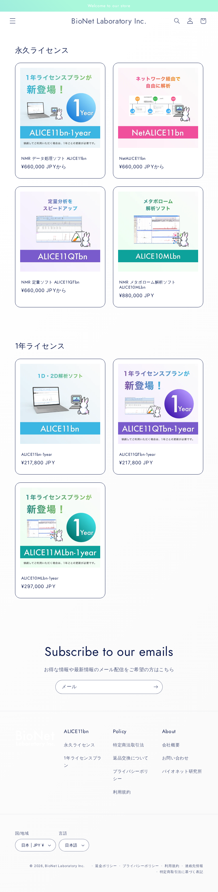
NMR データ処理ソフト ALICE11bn (54, 158)
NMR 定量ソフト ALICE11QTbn (50, 282)
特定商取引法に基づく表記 (181, 872)
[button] (12, 21)
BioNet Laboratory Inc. (64, 866)
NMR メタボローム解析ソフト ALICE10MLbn (147, 285)
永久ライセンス (79, 745)
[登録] (155, 687)
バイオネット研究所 (182, 771)
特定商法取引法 (128, 745)
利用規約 (122, 792)
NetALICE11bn (132, 158)
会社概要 (171, 745)
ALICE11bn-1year (36, 454)
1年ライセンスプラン (83, 761)
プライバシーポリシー (130, 775)
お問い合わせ (175, 758)
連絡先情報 (194, 866)
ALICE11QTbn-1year (137, 454)
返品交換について (130, 758)
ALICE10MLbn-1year (39, 578)
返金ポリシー (106, 866)
